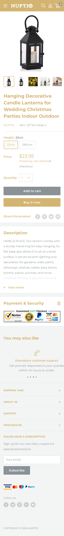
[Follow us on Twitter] (12, 504)
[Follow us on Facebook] (6, 504)
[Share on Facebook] (37, 216)
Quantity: (10, 177)
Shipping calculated (33, 161)
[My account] (50, 6)
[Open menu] (5, 5)
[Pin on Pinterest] (44, 216)
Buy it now (32, 202)
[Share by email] (57, 216)
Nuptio (9, 125)
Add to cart (32, 191)
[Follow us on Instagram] (19, 504)
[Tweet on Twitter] (51, 216)
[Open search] (43, 6)
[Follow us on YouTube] (33, 504)
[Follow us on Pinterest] (26, 504)
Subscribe (17, 470)
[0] (57, 6)
